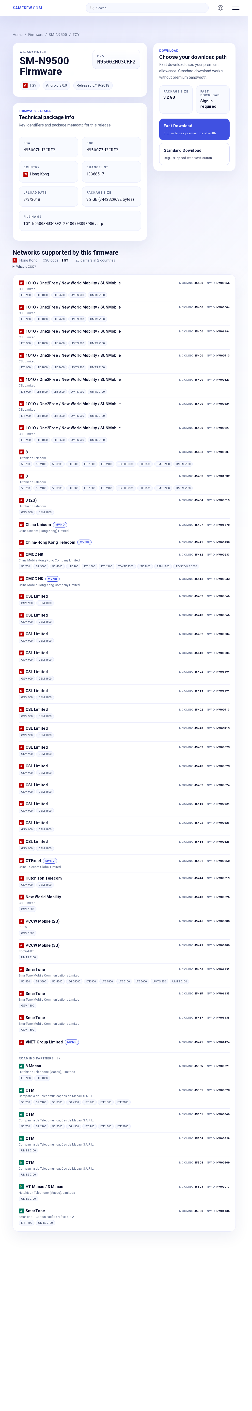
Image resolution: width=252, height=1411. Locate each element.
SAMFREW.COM (27, 8)
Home (18, 34)
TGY (76, 34)
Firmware (35, 34)
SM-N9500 (58, 34)
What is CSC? (26, 266)
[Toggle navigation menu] (235, 8)
